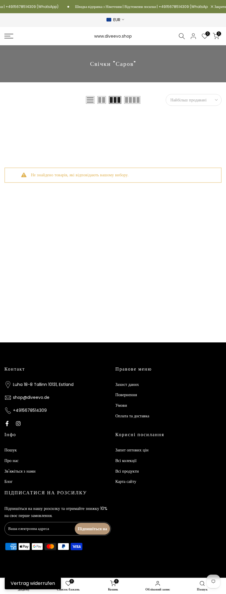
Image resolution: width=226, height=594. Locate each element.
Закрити (219, 7)
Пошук (10, 450)
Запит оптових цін (132, 450)
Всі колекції (126, 461)
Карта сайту (125, 481)
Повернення (126, 395)
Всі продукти (127, 471)
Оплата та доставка (132, 416)
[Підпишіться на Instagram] (18, 423)
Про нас (11, 461)
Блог (8, 481)
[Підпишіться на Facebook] (7, 423)
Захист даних (127, 384)
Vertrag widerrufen (33, 583)
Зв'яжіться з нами (20, 471)
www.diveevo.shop (113, 36)
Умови (121, 405)
